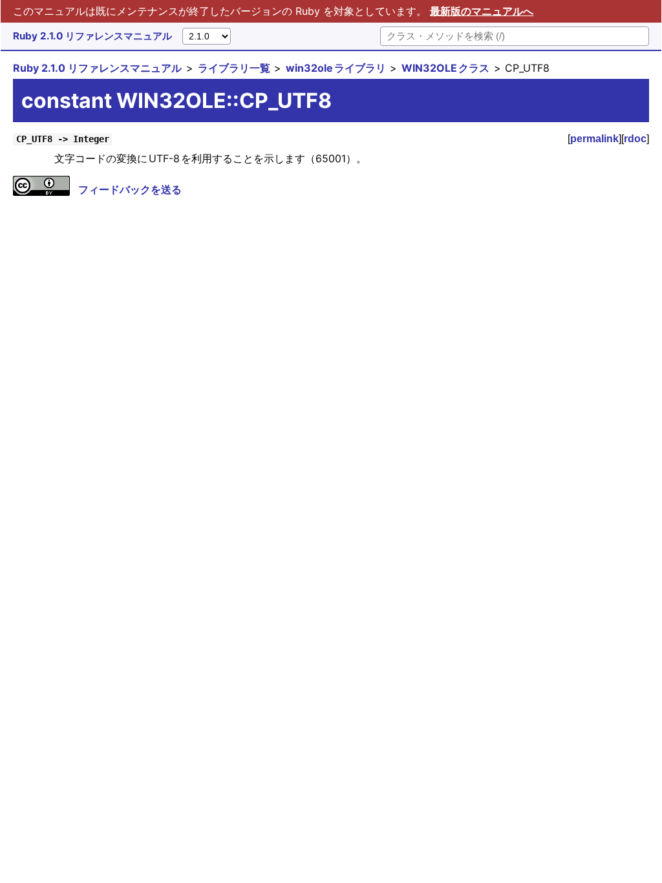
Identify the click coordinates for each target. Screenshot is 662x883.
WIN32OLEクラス (445, 67)
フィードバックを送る (130, 189)
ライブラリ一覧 (234, 67)
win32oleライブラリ (336, 67)
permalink (594, 138)
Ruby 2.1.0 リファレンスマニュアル (92, 36)
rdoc (635, 138)
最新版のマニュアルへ (481, 11)
